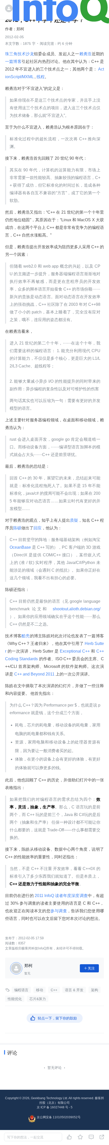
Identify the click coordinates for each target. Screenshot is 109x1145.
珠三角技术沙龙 (19, 54)
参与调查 (58, 911)
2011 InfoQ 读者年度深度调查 (61, 895)
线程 (41, 77)
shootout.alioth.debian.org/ (75, 609)
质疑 (74, 520)
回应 (37, 528)
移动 (39, 990)
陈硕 (17, 528)
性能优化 (15, 999)
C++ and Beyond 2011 (34, 674)
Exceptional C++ (75, 651)
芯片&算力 (37, 999)
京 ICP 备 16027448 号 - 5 (54, 1107)
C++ (54, 990)
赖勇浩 (85, 54)
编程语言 (21, 990)
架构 (94, 990)
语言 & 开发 (74, 990)
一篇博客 (13, 61)
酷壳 (26, 636)
